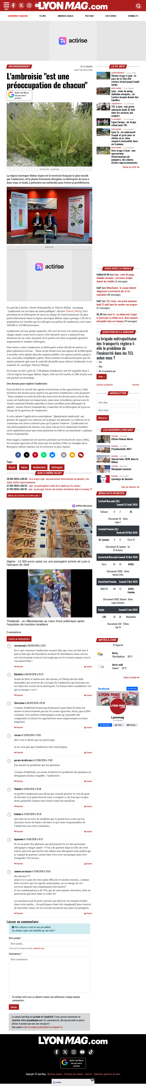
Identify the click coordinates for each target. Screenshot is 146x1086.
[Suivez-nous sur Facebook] (118, 707)
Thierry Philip (74, 311)
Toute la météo (130, 677)
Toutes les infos (129, 167)
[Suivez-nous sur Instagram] (73, 1054)
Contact (88, 1074)
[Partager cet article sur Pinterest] (35, 455)
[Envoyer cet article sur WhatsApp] (44, 455)
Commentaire (15, 953)
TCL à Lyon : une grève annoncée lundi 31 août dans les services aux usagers (123, 111)
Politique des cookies (73, 1074)
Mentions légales (54, 1074)
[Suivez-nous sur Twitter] (64, 1054)
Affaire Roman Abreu (122, 439)
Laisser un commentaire (19, 639)
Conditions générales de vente (107, 1074)
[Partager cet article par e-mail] (72, 455)
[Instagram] (29, 5)
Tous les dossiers (129, 487)
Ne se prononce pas (107, 371)
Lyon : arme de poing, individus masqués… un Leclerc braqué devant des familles (124, 95)
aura (24, 467)
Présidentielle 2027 (121, 449)
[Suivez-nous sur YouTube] (82, 1054)
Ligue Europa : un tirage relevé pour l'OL (123, 123)
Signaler (89, 666)
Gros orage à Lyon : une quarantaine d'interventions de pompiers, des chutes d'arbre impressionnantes (124, 156)
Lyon (12, 467)
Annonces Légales (65, 15)
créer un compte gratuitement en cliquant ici (42, 1027)
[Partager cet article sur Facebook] (18, 455)
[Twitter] (21, 5)
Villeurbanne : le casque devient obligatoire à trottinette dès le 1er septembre (116, 291)
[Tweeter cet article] (27, 455)
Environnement (19, 66)
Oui (100, 362)
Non (100, 366)
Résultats (135, 384)
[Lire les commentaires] (81, 455)
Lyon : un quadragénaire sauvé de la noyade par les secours (54, 485)
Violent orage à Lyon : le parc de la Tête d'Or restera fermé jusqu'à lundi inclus (125, 80)
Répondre (19, 666)
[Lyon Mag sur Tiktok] (90, 1054)
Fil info (42, 15)
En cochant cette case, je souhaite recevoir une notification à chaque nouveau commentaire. (46, 998)
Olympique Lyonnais (121, 469)
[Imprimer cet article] (64, 455)
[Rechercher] (137, 6)
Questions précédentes (105, 384)
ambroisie (40, 467)
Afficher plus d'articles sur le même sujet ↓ (24, 495)
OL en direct (116, 119)
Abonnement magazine (18, 15)
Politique (89, 15)
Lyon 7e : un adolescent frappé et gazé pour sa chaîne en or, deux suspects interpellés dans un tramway (124, 138)
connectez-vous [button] (38, 948)
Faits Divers (111, 15)
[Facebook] (13, 5)
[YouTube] (36, 5)
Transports (116, 104)
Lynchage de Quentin (122, 479)
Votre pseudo (15, 938)
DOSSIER (114, 436)
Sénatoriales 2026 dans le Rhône (124, 460)
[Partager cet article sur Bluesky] (52, 455)
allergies (58, 467)
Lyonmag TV (133, 15)
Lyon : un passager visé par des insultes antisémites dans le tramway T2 (60, 489)
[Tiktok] (44, 5)
